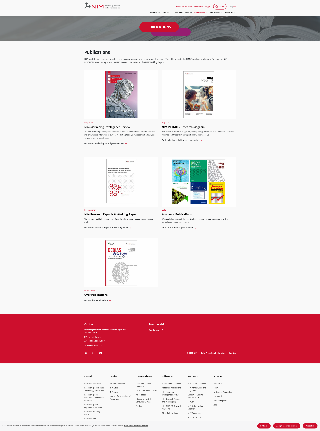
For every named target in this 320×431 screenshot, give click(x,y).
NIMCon (191, 402)
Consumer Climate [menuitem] (181, 12)
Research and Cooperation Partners (93, 420)
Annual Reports (220, 400)
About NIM (218, 383)
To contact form (91, 346)
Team (216, 388)
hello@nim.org (94, 337)
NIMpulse (114, 392)
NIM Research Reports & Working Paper (110, 214)
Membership (219, 396)
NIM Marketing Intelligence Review (107, 127)
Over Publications (96, 295)
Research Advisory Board (92, 413)
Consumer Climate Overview (143, 385)
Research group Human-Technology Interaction (94, 389)
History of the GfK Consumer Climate (143, 400)
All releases (141, 395)
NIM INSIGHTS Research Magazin (183, 127)
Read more (154, 330)
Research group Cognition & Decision (93, 406)
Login (207, 6)
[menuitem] (219, 7)
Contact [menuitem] (188, 6)
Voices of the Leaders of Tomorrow (120, 397)
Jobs (215, 405)
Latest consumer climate (146, 390)
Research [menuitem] (154, 12)
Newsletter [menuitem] (198, 6)
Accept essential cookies (286, 426)
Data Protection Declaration (213, 353)
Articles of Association (223, 392)
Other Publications (170, 413)
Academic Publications (177, 214)
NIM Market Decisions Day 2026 (197, 389)
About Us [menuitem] (229, 12)
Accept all (310, 426)
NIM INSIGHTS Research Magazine (172, 407)
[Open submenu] (183, 7)
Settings (264, 426)
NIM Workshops (194, 413)
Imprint (232, 353)
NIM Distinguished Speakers (195, 407)
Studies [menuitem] (165, 12)
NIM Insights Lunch (196, 417)
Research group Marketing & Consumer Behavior (94, 398)
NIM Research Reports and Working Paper (171, 400)
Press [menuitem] (178, 6)
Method (139, 406)
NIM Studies (115, 388)
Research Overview (92, 383)
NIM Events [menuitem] (215, 12)
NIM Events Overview (197, 383)
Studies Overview (117, 383)
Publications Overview (171, 383)
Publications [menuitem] (199, 12)
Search (221, 6)
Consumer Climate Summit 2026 (195, 396)
